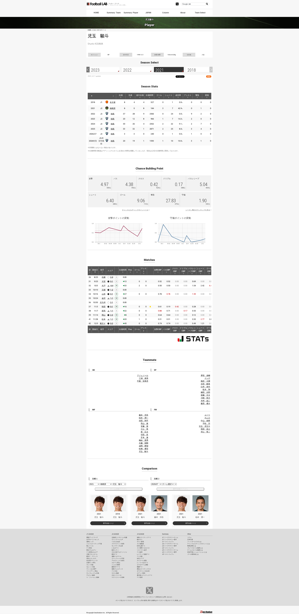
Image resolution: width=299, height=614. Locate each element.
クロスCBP (175, 269)
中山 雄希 (205, 421)
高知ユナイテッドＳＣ (144, 569)
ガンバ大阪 (89, 565)
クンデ (207, 378)
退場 (207, 95)
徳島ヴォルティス (117, 569)
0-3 (111, 323)
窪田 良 (144, 435)
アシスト (187, 95)
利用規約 (130, 597)
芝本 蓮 (144, 437)
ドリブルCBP (183, 269)
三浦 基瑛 (143, 378)
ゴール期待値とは (193, 554)
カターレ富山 (116, 562)
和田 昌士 (205, 429)
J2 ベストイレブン (168, 548)
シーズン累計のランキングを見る (197, 210)
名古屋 (112, 102)
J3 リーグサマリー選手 (169, 552)
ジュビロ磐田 (116, 565)
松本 (103, 319)
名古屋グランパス (92, 560)
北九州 (102, 302)
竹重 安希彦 (142, 381)
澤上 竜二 (205, 432)
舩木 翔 (206, 389)
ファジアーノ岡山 (92, 571)
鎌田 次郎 (205, 392)
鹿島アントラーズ (92, 537)
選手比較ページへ (180, 489)
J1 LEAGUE (90, 534)
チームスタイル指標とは (195, 550)
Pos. (130, 270)
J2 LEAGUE (115, 534)
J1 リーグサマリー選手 (169, 539)
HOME (96, 13)
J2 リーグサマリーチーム (170, 544)
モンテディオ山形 (117, 546)
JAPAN (148, 13)
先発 (130, 95)
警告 (197, 95)
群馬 (103, 311)
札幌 (103, 277)
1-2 (111, 290)
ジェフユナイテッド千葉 (94, 544)
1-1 (111, 298)
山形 (103, 294)
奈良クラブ (140, 558)
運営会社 (159, 597)
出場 (121, 95)
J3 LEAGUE (140, 534)
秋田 (103, 307)
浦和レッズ (89, 541)
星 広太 (144, 432)
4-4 (111, 286)
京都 (103, 290)
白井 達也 (205, 387)
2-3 (111, 315)
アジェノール (142, 375)
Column (165, 13)
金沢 (103, 298)
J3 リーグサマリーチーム (170, 550)
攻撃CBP (158, 270)
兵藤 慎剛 (143, 443)
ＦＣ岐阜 (139, 552)
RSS (208, 76)
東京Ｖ (102, 323)
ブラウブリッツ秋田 (118, 544)
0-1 (111, 281)
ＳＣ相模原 (140, 544)
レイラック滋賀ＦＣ (143, 554)
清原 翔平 (143, 421)
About (182, 13)
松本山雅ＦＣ (141, 546)
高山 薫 (144, 423)
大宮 (103, 281)
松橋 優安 (143, 449)
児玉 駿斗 (143, 451)
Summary (165, 534)
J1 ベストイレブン (168, 541)
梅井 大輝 (205, 381)
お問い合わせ (167, 597)
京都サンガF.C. (91, 562)
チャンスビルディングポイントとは (135, 210)
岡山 (103, 315)
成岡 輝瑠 (143, 446)
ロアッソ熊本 (141, 573)
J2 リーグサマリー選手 (169, 546)
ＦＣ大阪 (139, 556)
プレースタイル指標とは (195, 548)
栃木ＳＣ (139, 539)
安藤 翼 (144, 426)
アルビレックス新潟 (118, 560)
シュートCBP (200, 269)
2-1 (111, 302)
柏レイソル (89, 546)
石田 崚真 (205, 384)
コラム (189, 537)
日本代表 (190, 539)
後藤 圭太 (205, 395)
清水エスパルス (91, 558)
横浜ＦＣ (114, 554)
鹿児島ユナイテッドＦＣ (144, 575)
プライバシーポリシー (148, 597)
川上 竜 (144, 429)
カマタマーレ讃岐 (142, 565)
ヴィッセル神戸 (91, 569)
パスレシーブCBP (192, 269)
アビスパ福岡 (90, 575)
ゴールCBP (209, 269)
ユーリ (207, 415)
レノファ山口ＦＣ (142, 562)
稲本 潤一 (143, 418)
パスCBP (166, 270)
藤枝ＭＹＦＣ (116, 567)
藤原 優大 (205, 403)
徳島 (112, 114)
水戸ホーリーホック (92, 539)
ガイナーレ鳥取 (142, 560)
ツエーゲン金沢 (142, 550)
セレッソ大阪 (90, 567)
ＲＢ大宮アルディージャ (119, 552)
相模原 (112, 108)
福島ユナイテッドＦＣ (144, 537)
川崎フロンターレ (92, 554)
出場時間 (149, 95)
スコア (110, 270)
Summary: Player (131, 13)
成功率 (178, 95)
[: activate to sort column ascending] (98, 96)
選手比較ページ (108, 523)
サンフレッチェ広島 (92, 573)
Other (189, 534)
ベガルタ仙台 (116, 541)
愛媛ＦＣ (139, 567)
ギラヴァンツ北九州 (143, 571)
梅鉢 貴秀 (143, 440)
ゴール (159, 95)
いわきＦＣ (115, 548)
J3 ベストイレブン (168, 554)
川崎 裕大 (205, 398)
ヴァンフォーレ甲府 (118, 558)
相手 (102, 270)
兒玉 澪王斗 (204, 426)
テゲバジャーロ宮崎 (118, 577)
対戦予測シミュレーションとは (197, 552)
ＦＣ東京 (89, 548)
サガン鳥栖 (115, 573)
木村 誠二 (205, 401)
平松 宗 (206, 423)
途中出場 (140, 95)
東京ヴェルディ (91, 550)
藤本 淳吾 (143, 415)
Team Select (200, 13)
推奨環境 (137, 597)
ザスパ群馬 (140, 541)
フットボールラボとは (194, 541)
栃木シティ (115, 550)
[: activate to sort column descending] (92, 96)
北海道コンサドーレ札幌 (119, 537)
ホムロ (207, 418)
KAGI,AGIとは (191, 546)
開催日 (95, 270)
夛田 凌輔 (205, 375)
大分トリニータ (116, 575)
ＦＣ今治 (114, 571)
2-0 (111, 277)
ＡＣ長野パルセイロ (143, 548)
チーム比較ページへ (118, 489)
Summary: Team (114, 13)
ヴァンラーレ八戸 (117, 539)
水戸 (103, 286)
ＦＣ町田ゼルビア (92, 552)
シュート (168, 95)
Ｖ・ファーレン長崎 (92, 577)
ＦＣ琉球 (139, 577)
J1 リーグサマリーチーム (170, 537)
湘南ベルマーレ (116, 556)
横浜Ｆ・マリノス (92, 556)
